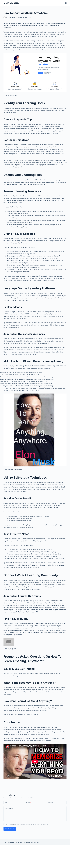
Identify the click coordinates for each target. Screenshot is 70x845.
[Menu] (65, 3)
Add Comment (9, 808)
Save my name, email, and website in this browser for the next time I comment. (27, 824)
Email (28, 802)
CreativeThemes (34, 842)
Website (50, 802)
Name (7, 802)
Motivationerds (11, 3)
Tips (30, 17)
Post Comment (9, 829)
